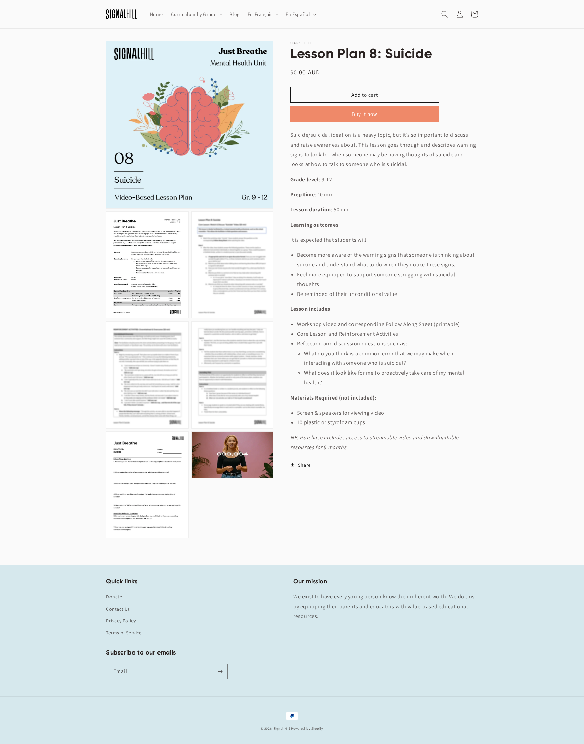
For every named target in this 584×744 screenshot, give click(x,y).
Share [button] (304, 465)
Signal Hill (282, 728)
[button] (196, 14)
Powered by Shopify (307, 728)
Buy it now (365, 114)
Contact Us (118, 609)
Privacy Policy (121, 621)
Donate (114, 597)
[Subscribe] (220, 671)
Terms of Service (124, 633)
